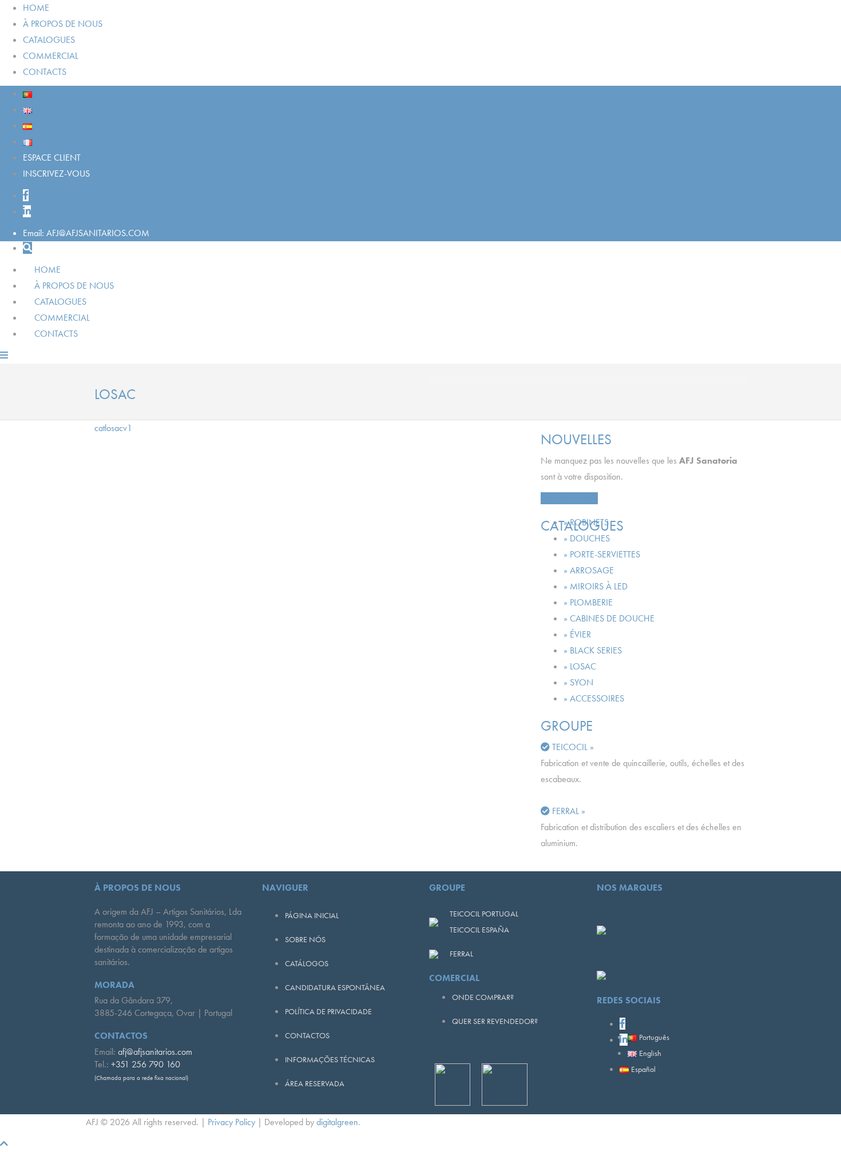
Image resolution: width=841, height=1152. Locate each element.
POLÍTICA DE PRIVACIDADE (328, 1011)
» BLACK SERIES (593, 650)
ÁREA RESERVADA (314, 1083)
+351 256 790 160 (145, 1064)
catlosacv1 (113, 428)
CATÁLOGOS (306, 963)
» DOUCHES (587, 538)
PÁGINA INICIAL (312, 915)
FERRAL (461, 953)
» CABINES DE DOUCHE (609, 618)
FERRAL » (568, 811)
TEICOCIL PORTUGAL (484, 913)
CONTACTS (44, 72)
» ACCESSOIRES (594, 698)
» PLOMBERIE (588, 602)
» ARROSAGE (589, 570)
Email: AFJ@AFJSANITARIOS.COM (86, 233)
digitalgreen (337, 1122)
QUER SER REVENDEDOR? (495, 1021)
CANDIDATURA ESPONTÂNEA (335, 987)
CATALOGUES (49, 40)
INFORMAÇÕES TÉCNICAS (330, 1059)
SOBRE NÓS (305, 939)
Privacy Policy (231, 1122)
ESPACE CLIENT (52, 158)
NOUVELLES (565, 498)
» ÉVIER (577, 634)
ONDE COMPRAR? (483, 997)
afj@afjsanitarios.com (155, 1052)
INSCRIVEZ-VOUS (56, 174)
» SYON (578, 682)
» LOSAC (580, 666)
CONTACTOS (307, 1035)
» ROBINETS (586, 522)
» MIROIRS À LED (596, 586)
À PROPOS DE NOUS (62, 24)
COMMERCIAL (50, 56)
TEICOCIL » (573, 747)
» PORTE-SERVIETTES (602, 554)
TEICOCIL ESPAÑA (479, 929)
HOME (36, 8)
